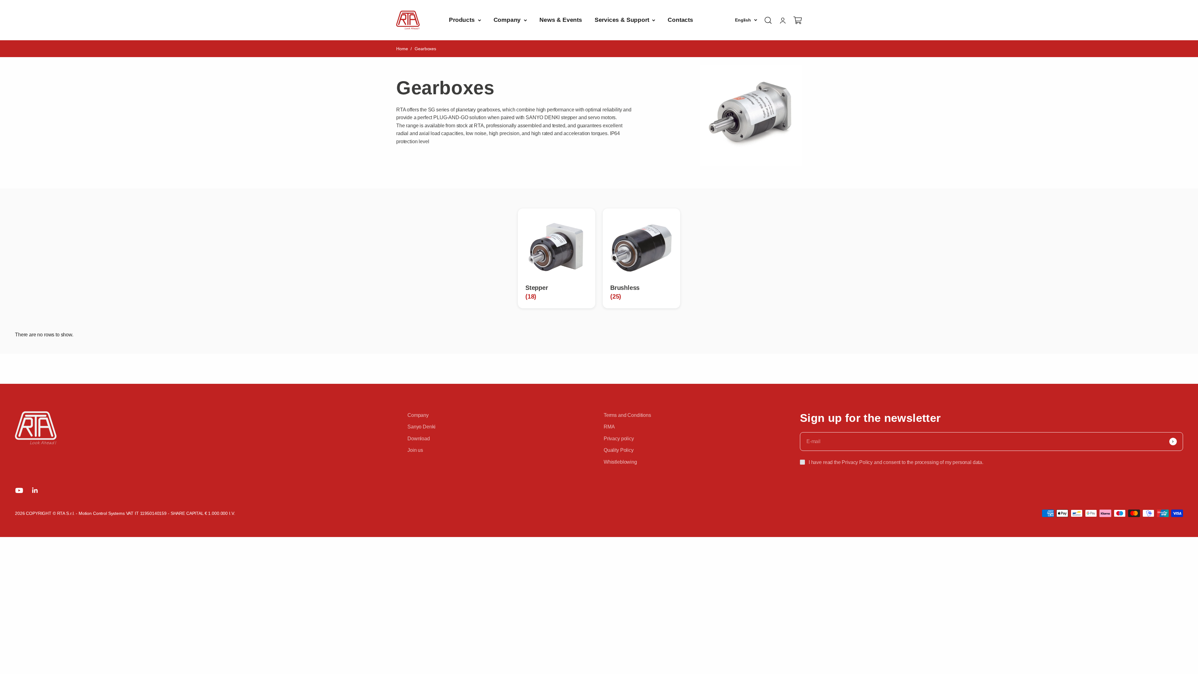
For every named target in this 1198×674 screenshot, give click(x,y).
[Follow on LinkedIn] (35, 490)
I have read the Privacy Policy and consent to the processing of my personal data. (896, 462)
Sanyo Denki (421, 426)
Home (402, 48)
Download (418, 438)
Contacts (680, 20)
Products (462, 20)
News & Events (560, 20)
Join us (415, 450)
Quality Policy (619, 450)
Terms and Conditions (627, 415)
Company (507, 20)
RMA (609, 426)
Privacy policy (619, 438)
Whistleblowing (620, 462)
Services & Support (622, 20)
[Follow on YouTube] (19, 490)
